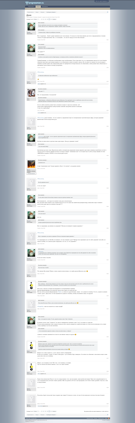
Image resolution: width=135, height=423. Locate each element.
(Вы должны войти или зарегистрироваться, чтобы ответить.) (96, 411)
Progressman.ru (31, 6)
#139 (108, 387)
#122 (108, 67)
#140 (108, 403)
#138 (108, 371)
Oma (28, 98)
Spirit (28, 82)
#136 (108, 336)
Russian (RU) (33, 418)
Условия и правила (106, 420)
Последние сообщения (30, 8)
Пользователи (45, 6)
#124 (108, 110)
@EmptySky (40, 306)
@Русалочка (40, 72)
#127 (108, 168)
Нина (28, 291)
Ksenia (39, 112)
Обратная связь (90, 418)
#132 (108, 259)
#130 (108, 228)
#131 (108, 243)
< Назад (35, 19)
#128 (108, 188)
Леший (53, 17)
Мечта (28, 169)
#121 (108, 39)
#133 (108, 273)
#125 (108, 126)
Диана (39, 83)
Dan (38, 406)
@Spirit (59, 292)
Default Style (28, 418)
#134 (108, 295)
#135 (108, 308)
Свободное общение (37, 17)
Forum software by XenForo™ (36, 420)
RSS (108, 418)
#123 (108, 81)
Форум (38, 6)
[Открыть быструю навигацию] (107, 12)
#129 (108, 206)
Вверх (106, 418)
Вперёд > (54, 19)
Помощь (95, 418)
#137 (108, 358)
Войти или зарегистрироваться (101, 1)
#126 (108, 155)
